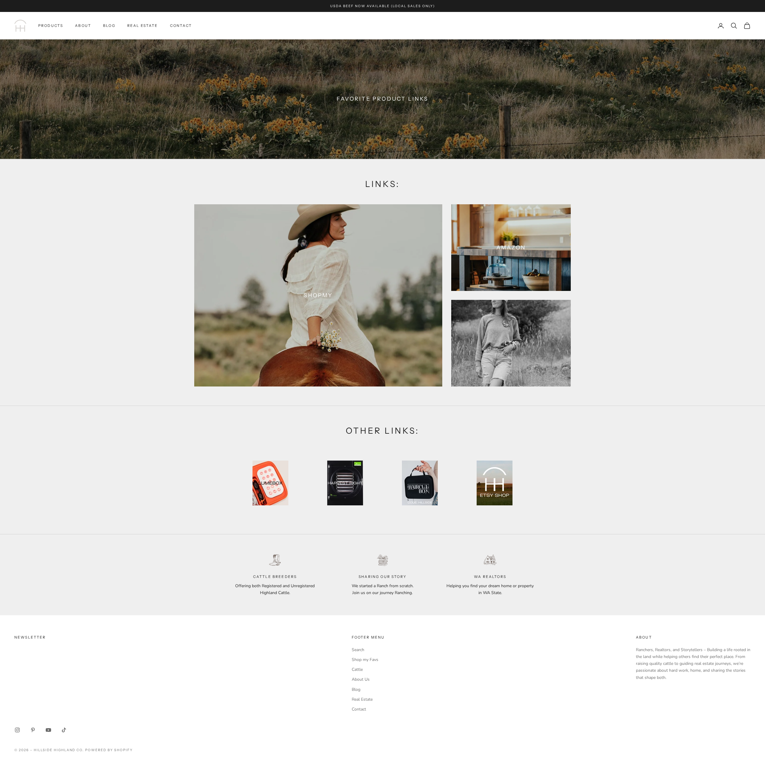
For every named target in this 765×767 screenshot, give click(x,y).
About (83, 25)
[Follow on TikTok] (64, 730)
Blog (109, 25)
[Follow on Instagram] (17, 730)
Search (358, 650)
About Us (361, 679)
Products (50, 25)
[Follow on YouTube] (48, 730)
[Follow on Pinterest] (33, 730)
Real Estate (142, 25)
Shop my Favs (365, 659)
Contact (181, 25)
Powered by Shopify (109, 750)
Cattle (357, 669)
